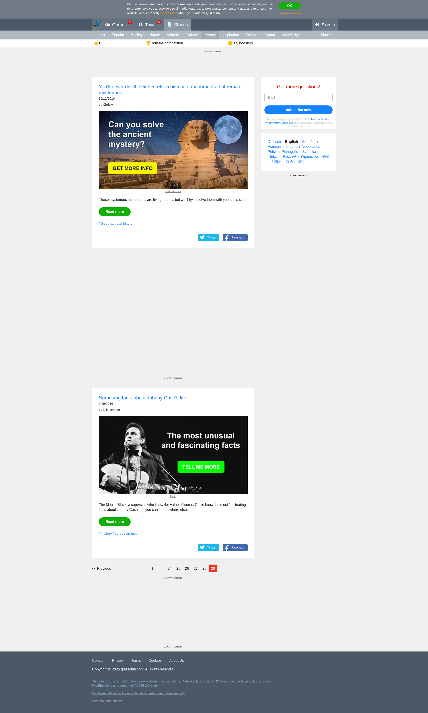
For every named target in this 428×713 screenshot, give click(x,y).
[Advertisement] (173, 316)
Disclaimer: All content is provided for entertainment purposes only (138, 693)
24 (170, 568)
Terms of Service (320, 119)
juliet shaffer (111, 409)
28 (204, 568)
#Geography (108, 223)
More (325, 35)
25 (178, 568)
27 (196, 568)
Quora (270, 35)
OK (289, 6)
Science (252, 35)
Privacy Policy (272, 122)
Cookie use (287, 122)
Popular (118, 35)
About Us (176, 660)
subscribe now (298, 110)
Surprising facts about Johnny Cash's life (142, 398)
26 (187, 568)
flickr (173, 496)
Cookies (155, 660)
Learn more (169, 13)
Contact (98, 660)
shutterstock (173, 191)
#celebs (119, 533)
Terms (136, 660)
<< (101, 568)
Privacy (118, 660)
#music (132, 533)
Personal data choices (107, 701)
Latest (100, 35)
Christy (108, 104)
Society (137, 35)
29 (213, 568)
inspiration (230, 35)
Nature (154, 35)
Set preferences (289, 13)
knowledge (291, 35)
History (210, 35)
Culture (192, 35)
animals (173, 35)
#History (125, 223)
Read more (114, 212)
